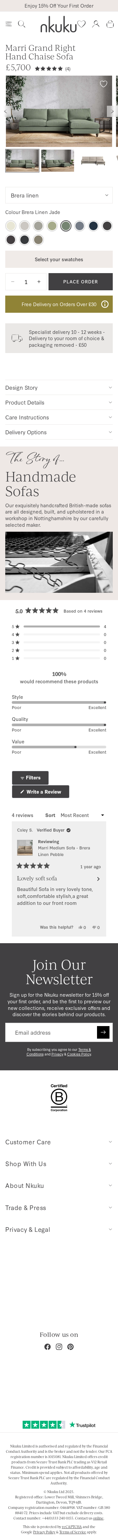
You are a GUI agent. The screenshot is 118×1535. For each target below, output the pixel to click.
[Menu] (8, 24)
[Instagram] (59, 1347)
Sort (51, 815)
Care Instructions (27, 417)
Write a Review (47, 793)
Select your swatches (59, 259)
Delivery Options (26, 432)
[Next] (98, 879)
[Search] (21, 24)
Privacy (57, 1054)
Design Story (21, 387)
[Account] (95, 24)
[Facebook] (47, 1347)
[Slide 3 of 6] (93, 161)
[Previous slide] (5, 111)
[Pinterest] (70, 1347)
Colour (32, 212)
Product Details (24, 402)
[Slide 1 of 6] (22, 161)
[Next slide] (112, 111)
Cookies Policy (79, 1054)
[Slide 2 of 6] (57, 161)
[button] (59, 626)
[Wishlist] (81, 24)
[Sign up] (103, 1032)
